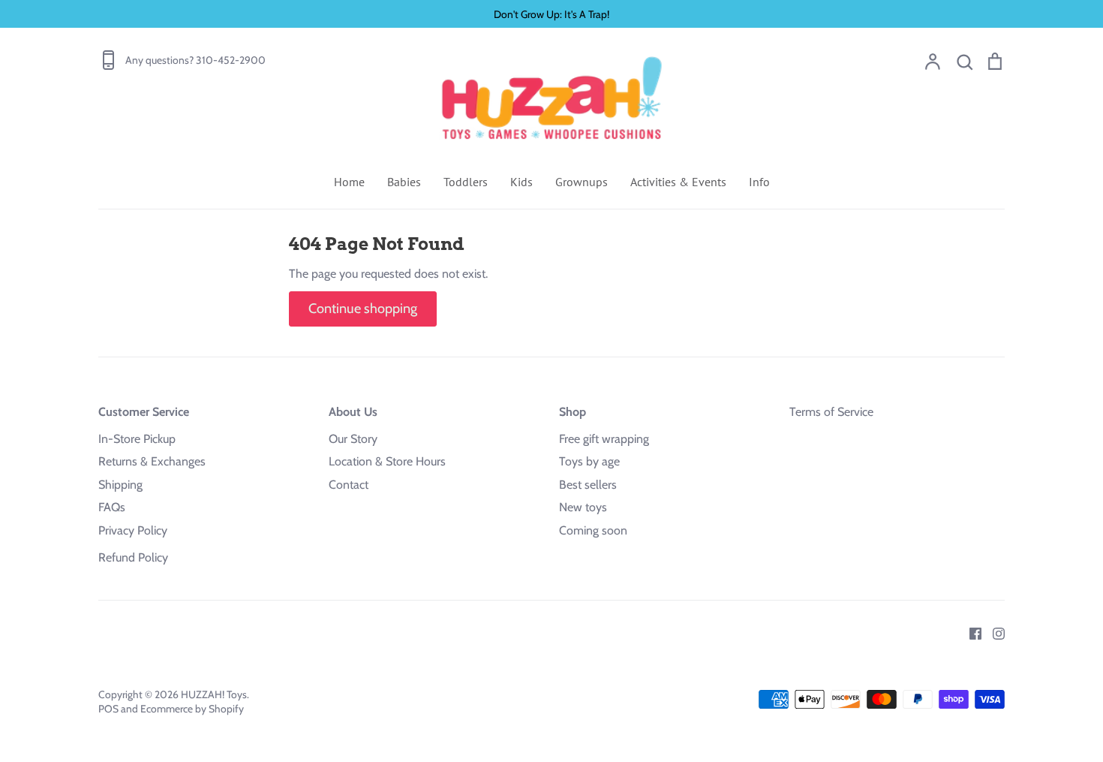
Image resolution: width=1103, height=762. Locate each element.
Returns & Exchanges (152, 461)
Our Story (353, 439)
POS (108, 709)
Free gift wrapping (604, 439)
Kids (521, 181)
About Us (353, 412)
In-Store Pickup (137, 439)
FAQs (111, 507)
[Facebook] (969, 632)
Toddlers (465, 181)
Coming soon (593, 530)
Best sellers (588, 484)
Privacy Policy (132, 530)
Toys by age (589, 461)
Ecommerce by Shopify (192, 709)
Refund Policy (133, 557)
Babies (404, 181)
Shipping (120, 484)
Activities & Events (678, 181)
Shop (572, 412)
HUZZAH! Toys (214, 694)
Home (349, 181)
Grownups (581, 181)
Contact (348, 484)
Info (759, 181)
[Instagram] (993, 632)
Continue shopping (362, 308)
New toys (583, 507)
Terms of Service (831, 412)
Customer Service (143, 412)
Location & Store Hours (387, 461)
